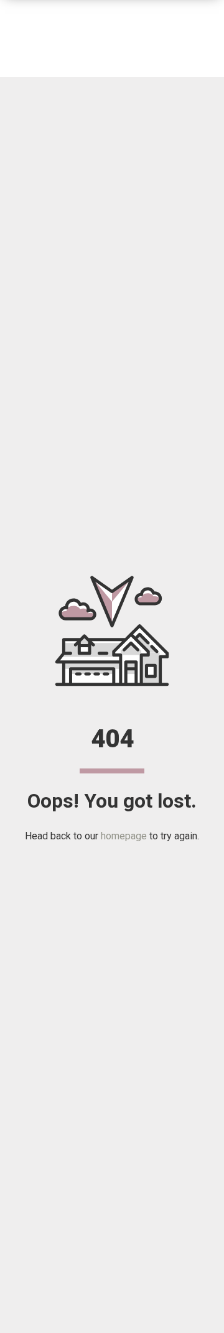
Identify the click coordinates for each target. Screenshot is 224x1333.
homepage (124, 836)
